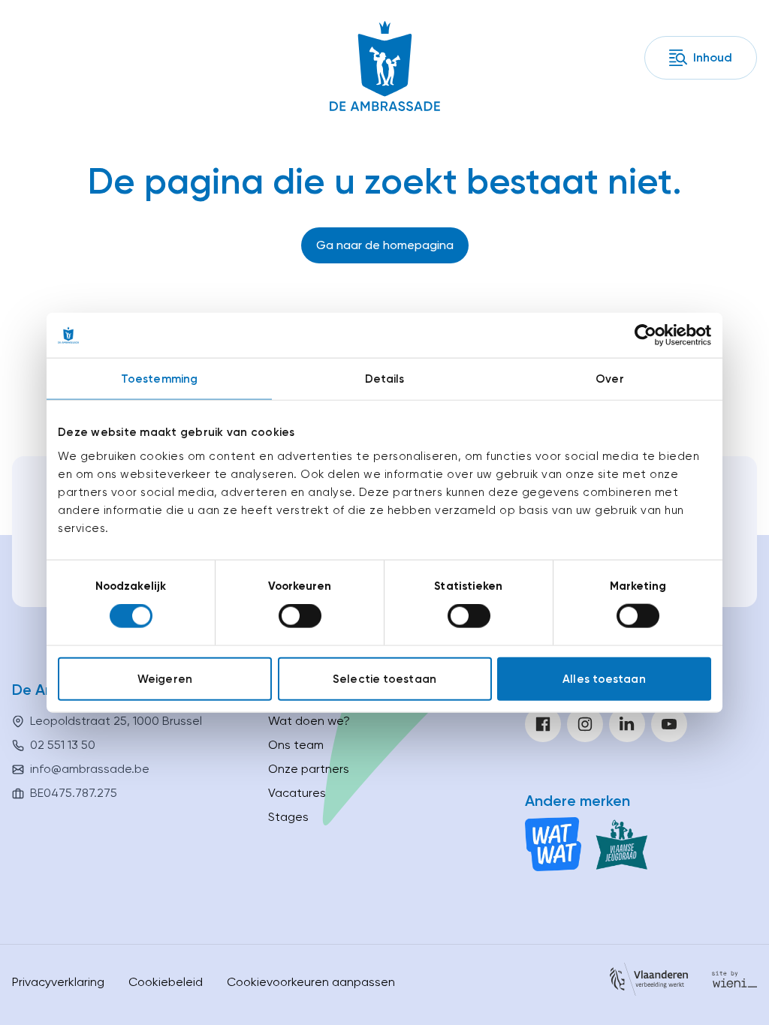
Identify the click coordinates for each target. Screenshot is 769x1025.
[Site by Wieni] (734, 982)
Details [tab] (385, 379)
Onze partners (308, 769)
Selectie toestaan (384, 678)
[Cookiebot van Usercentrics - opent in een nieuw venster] (645, 335)
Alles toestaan (603, 678)
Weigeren (164, 678)
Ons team (296, 745)
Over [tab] (609, 379)
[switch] (300, 616)
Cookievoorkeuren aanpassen (311, 982)
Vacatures (297, 793)
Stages (288, 817)
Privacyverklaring (58, 982)
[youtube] (669, 724)
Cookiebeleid (165, 982)
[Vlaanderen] (649, 982)
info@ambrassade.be (89, 769)
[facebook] (543, 724)
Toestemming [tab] (159, 379)
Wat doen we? (309, 721)
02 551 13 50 (62, 745)
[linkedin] (627, 724)
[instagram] (585, 724)
